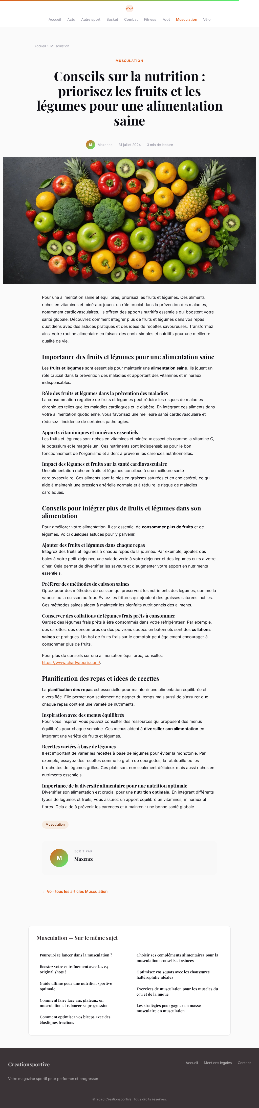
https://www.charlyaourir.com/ (71, 662)
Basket (112, 19)
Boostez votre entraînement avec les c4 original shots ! (74, 969)
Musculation (186, 19)
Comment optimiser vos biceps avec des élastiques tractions (75, 1019)
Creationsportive (29, 1064)
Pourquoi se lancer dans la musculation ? (76, 954)
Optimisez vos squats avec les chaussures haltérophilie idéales (173, 974)
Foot (166, 19)
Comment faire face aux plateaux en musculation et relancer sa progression (74, 1003)
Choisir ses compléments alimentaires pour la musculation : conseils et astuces (177, 957)
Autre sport (90, 19)
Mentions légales (218, 1063)
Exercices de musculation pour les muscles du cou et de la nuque (177, 991)
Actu (71, 19)
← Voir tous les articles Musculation (74, 891)
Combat (131, 19)
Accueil (55, 19)
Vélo (207, 19)
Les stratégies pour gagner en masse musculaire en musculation (169, 1008)
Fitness (150, 19)
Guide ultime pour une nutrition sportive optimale (76, 986)
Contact (244, 1063)
